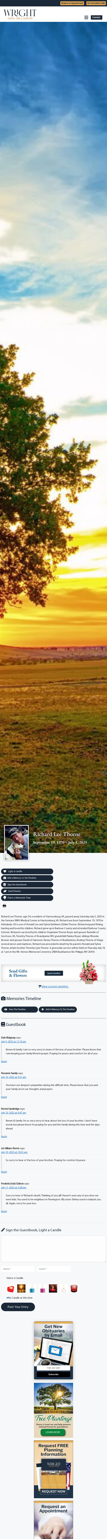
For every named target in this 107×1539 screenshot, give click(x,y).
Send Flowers (14, 891)
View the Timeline (17, 1009)
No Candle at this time (20, 1298)
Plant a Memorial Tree (19, 897)
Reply (4, 1061)
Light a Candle (15, 871)
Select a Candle (14, 1278)
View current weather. (55, 986)
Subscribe (53, 1374)
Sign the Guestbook (16, 885)
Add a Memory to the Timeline (21, 878)
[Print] (4, 906)
